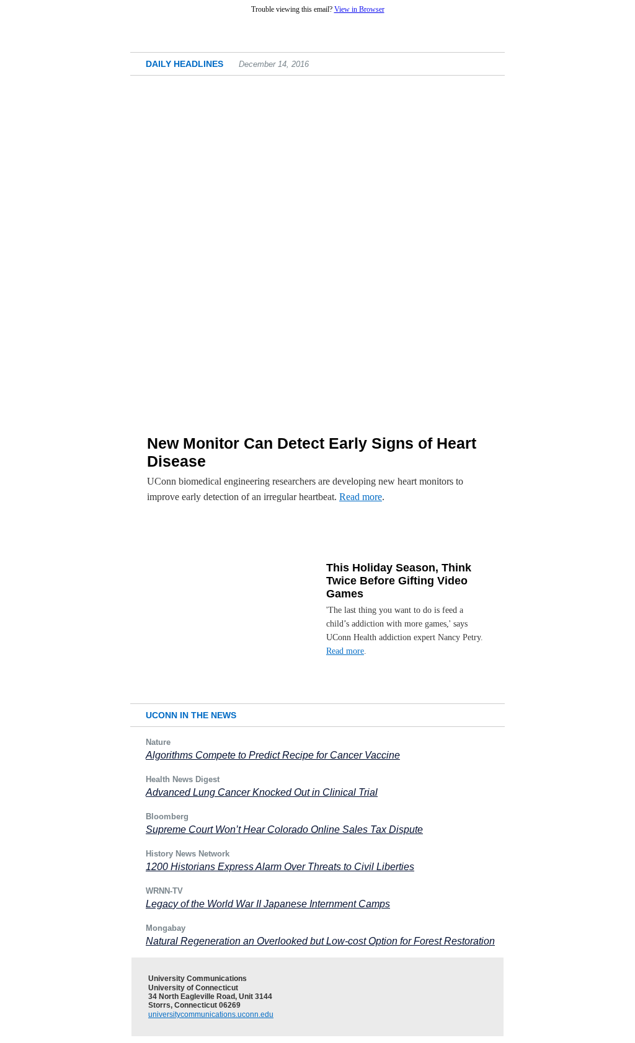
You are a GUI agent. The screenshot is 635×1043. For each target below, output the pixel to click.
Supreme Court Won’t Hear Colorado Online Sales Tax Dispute (284, 829)
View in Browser (359, 9)
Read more (360, 496)
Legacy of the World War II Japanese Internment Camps (268, 904)
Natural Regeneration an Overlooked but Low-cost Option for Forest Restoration (320, 941)
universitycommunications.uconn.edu (210, 1014)
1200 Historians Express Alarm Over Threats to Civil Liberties (280, 866)
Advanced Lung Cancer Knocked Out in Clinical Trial (262, 792)
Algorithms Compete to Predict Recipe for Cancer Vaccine (273, 755)
